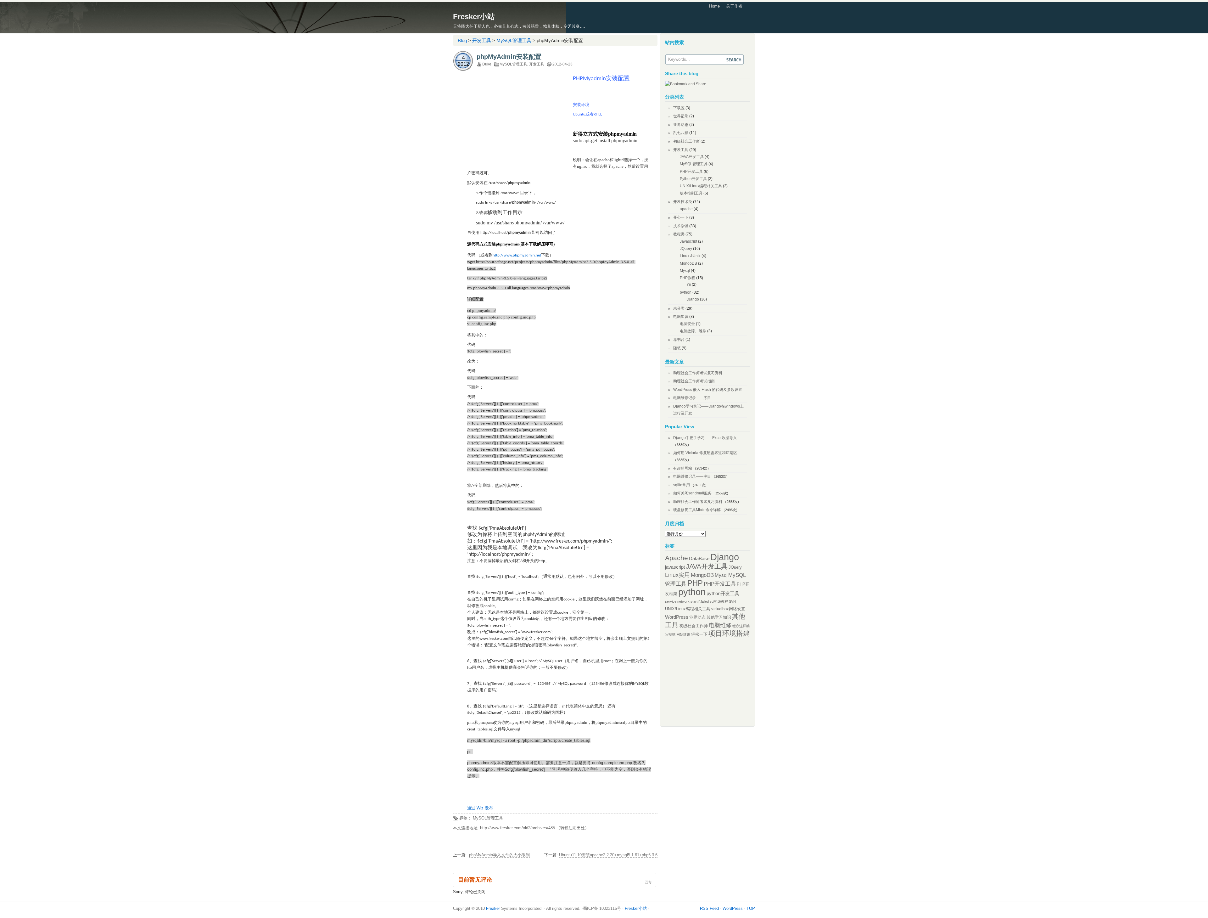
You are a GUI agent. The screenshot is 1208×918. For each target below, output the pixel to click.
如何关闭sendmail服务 (692, 493)
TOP (751, 908)
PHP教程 (687, 278)
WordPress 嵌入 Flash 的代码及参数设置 (707, 389)
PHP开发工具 (691, 171)
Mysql (685, 270)
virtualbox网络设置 (728, 608)
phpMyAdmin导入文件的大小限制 (499, 855)
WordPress (676, 617)
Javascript (688, 241)
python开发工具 (723, 593)
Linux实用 (677, 575)
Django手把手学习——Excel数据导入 (705, 438)
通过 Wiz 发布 (480, 808)
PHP (695, 583)
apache (686, 209)
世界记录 (680, 116)
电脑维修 (720, 625)
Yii (688, 284)
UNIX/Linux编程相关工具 (701, 186)
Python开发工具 (693, 179)
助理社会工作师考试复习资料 (697, 373)
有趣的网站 (682, 468)
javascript (675, 567)
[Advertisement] (520, 121)
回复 (648, 882)
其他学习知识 (719, 617)
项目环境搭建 (729, 633)
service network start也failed (687, 601)
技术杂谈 (680, 226)
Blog (462, 40)
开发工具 (481, 40)
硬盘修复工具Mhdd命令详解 (697, 510)
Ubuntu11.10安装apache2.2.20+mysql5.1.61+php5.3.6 (608, 855)
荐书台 (679, 339)
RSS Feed (709, 908)
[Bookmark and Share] (685, 84)
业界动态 (680, 124)
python (685, 292)
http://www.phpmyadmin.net (517, 255)
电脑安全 (687, 324)
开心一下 (680, 217)
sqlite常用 (681, 485)
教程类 (679, 234)
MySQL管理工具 (513, 40)
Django (692, 299)
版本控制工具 (691, 193)
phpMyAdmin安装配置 (509, 56)
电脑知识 (680, 316)
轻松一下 (699, 634)
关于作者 (734, 6)
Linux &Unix (690, 256)
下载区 (679, 108)
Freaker (493, 908)
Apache (676, 557)
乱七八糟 (680, 133)
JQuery (686, 248)
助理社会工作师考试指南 (694, 381)
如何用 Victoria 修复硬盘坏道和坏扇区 (705, 453)
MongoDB (688, 263)
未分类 (679, 308)
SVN (732, 601)
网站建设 (683, 634)
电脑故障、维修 (693, 331)
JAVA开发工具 (692, 157)
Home (714, 6)
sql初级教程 (719, 601)
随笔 (677, 348)
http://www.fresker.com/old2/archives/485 (517, 827)
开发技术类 (682, 202)
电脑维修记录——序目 (692, 398)
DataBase (699, 558)
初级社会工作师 (686, 141)
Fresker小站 (474, 16)
